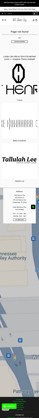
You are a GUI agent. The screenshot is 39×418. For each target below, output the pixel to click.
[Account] (34, 20)
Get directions (19, 219)
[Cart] (36, 20)
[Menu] (3, 20)
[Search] (5, 20)
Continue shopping (19, 41)
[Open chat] (33, 207)
